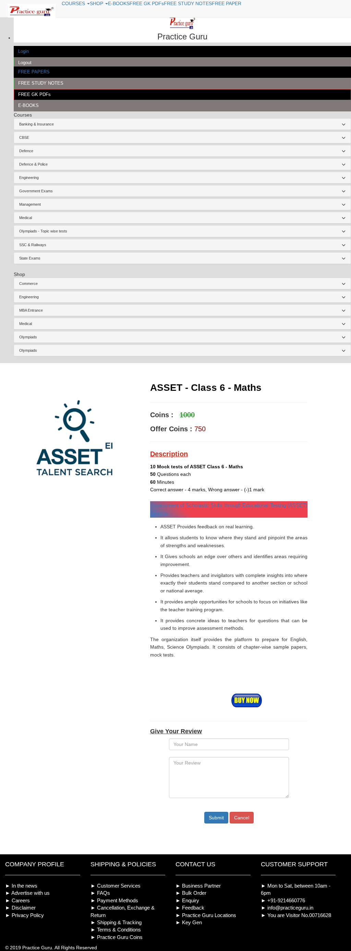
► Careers (17, 900)
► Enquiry (187, 900)
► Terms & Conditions (115, 929)
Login (23, 51)
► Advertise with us (27, 893)
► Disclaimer (20, 908)
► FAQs (100, 893)
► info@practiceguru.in (287, 908)
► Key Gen (189, 922)
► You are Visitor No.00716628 (296, 915)
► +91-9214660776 (283, 900)
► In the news (21, 886)
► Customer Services (115, 886)
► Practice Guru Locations (206, 915)
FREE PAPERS (34, 71)
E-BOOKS (28, 105)
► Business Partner (198, 886)
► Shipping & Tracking (116, 922)
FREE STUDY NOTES (40, 83)
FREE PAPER (226, 3)
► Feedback (190, 908)
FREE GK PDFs (34, 94)
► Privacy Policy (24, 915)
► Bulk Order (191, 893)
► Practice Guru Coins (116, 937)
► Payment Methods (114, 900)
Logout (25, 62)
